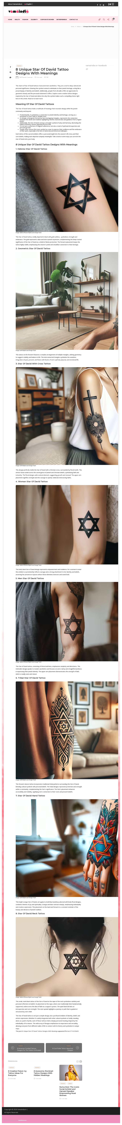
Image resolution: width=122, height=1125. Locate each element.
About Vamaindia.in (15, 4)
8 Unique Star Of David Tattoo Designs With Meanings (40, 1031)
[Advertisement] (61, 44)
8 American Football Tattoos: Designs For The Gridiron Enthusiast (29, 1049)
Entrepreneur (62, 19)
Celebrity (34, 19)
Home (10, 19)
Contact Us (73, 19)
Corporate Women (47, 19)
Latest (70, 1083)
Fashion (25, 19)
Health (17, 19)
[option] (19, 1071)
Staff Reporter (22, 77)
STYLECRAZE (74, 1031)
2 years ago (29, 77)
